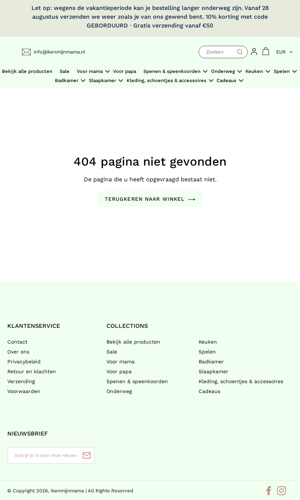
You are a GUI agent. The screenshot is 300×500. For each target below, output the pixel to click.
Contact (17, 342)
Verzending (21, 381)
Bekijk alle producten (133, 342)
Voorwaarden (23, 391)
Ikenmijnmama (67, 490)
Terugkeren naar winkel (145, 199)
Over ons (18, 352)
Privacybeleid (24, 361)
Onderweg (119, 391)
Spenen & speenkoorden (137, 381)
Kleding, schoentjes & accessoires (241, 381)
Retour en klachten (31, 371)
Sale (111, 352)
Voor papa (119, 371)
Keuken (208, 342)
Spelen (207, 352)
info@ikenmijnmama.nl (59, 52)
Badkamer (211, 361)
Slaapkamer (213, 371)
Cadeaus (209, 391)
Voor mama (120, 361)
